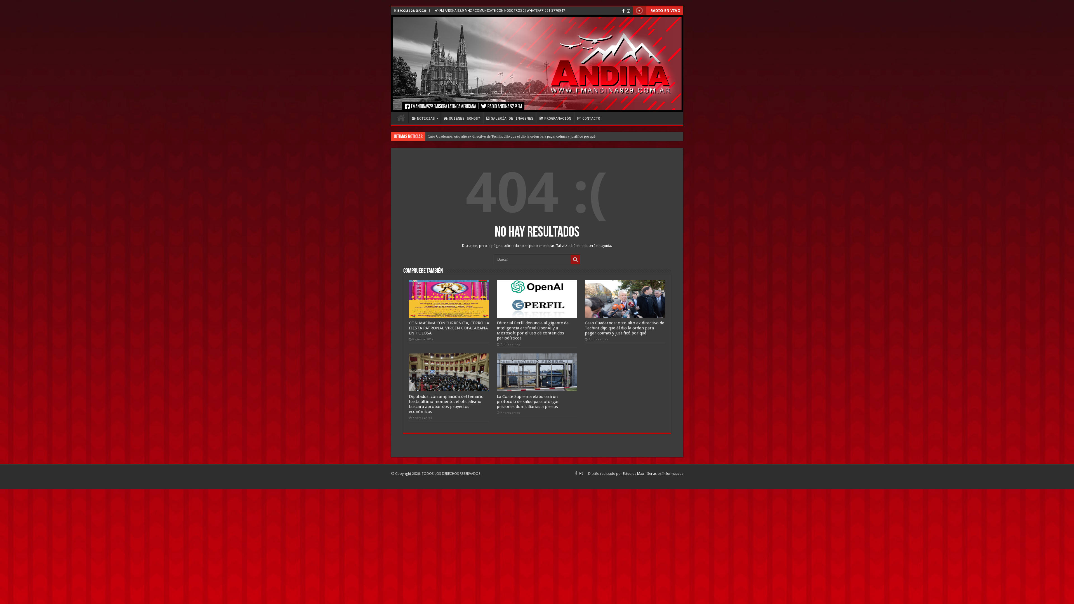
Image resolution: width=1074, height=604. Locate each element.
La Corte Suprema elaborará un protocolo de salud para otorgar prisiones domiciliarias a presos (528, 401)
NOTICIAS (426, 118)
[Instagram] (628, 11)
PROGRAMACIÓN (557, 118)
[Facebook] (623, 11)
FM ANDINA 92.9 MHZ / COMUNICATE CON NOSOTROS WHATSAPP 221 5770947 (502, 11)
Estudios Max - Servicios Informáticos (653, 473)
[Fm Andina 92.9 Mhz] (537, 63)
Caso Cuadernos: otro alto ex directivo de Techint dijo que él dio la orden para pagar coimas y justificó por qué (624, 328)
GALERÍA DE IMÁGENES (512, 118)
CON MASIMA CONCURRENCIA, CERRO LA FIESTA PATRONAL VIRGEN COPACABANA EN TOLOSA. (449, 328)
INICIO (401, 118)
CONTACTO (591, 118)
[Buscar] (575, 259)
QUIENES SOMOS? (464, 118)
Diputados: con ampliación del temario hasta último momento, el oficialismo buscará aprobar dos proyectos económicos (518, 136)
